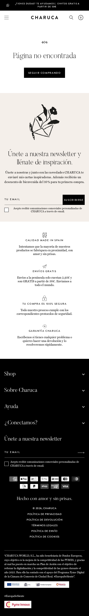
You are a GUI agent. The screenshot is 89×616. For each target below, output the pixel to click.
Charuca (50, 508)
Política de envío (44, 531)
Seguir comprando (44, 73)
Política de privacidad (44, 514)
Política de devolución (44, 520)
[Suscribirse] (81, 453)
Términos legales (44, 525)
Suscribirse (74, 200)
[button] (6, 17)
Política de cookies (44, 537)
